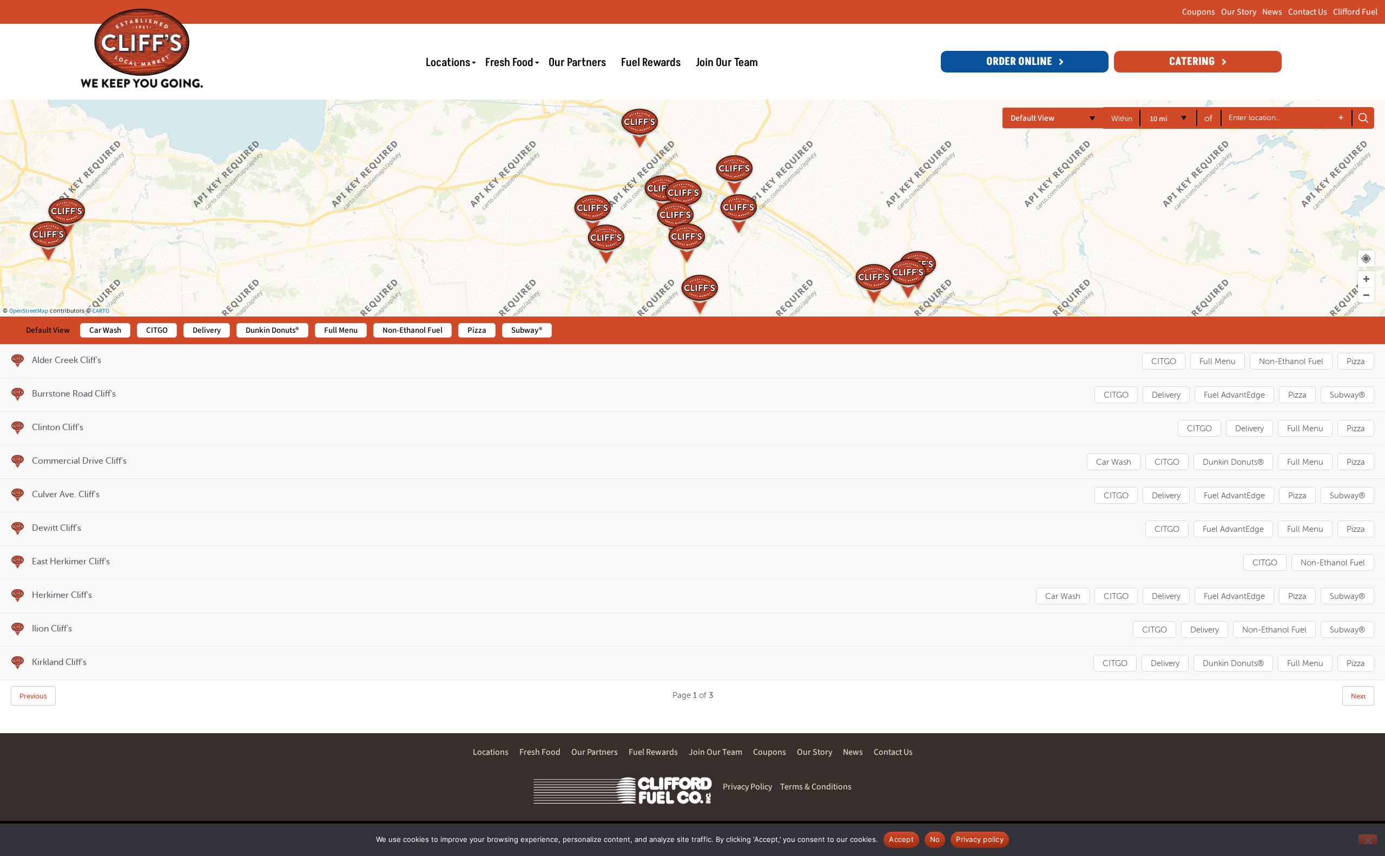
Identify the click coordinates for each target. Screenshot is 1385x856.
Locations (448, 63)
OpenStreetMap (28, 311)
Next (1358, 696)
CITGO (1163, 361)
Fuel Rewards (651, 63)
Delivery (1166, 395)
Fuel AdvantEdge (1234, 395)
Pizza (1356, 361)
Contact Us (1307, 12)
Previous (33, 696)
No (935, 839)
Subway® (1347, 395)
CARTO (101, 311)
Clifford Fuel (1355, 12)
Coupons (1198, 12)
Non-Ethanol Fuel (1291, 361)
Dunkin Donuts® (1233, 462)
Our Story (1238, 12)
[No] (1367, 839)
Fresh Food (509, 63)
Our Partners (577, 63)
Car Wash (1113, 462)
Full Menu (1217, 361)
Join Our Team (727, 63)
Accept (901, 839)
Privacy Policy (747, 787)
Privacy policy (980, 839)
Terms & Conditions (816, 787)
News (1272, 12)
